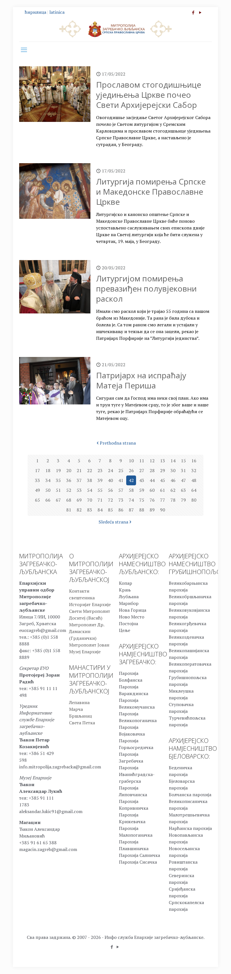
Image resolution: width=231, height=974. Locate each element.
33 (37, 480)
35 (58, 480)
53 (79, 490)
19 (58, 470)
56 (110, 490)
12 (152, 461)
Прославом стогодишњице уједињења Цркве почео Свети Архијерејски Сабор (148, 94)
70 (89, 500)
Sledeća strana (113, 522)
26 (131, 470)
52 (68, 490)
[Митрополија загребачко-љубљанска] (115, 29)
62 (173, 490)
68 (68, 500)
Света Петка (82, 723)
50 (47, 490)
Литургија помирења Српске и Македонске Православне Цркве (151, 191)
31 (183, 470)
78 (173, 500)
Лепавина (79, 702)
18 (47, 470)
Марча (76, 709)
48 (193, 480)
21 (79, 470)
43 (141, 480)
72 (110, 500)
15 (183, 461)
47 (183, 480)
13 (162, 461)
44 (152, 480)
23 (100, 470)
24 (110, 470)
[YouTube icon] (200, 12)
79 (183, 500)
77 (162, 500)
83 (89, 510)
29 (162, 470)
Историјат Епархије (90, 604)
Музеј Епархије (85, 651)
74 (131, 500)
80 (193, 500)
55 (100, 490)
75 (141, 500)
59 (141, 490)
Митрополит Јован (89, 645)
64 (193, 490)
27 (141, 470)
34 (47, 480)
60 (152, 490)
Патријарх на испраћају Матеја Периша (141, 380)
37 (79, 480)
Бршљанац (80, 716)
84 (100, 510)
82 (79, 510)
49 (37, 490)
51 (58, 490)
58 (131, 490)
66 (47, 500)
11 (141, 461)
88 (141, 510)
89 (152, 510)
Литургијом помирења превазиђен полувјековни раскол (146, 288)
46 (173, 480)
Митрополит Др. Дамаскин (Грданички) (86, 631)
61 (162, 490)
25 (120, 470)
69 (79, 500)
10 (131, 461)
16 (193, 461)
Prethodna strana (118, 443)
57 (120, 490)
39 (100, 480)
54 (89, 490)
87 (131, 510)
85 (110, 510)
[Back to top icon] (204, 962)
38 (89, 480)
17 (37, 470)
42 (131, 480)
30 (173, 470)
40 (110, 480)
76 (152, 500)
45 (162, 480)
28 (152, 470)
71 (100, 500)
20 (68, 470)
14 (173, 461)
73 (120, 500)
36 (68, 480)
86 (120, 510)
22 (89, 470)
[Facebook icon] (193, 12)
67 (58, 500)
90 (162, 510)
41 (120, 480)
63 (183, 490)
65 (37, 500)
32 (193, 470)
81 (68, 510)
